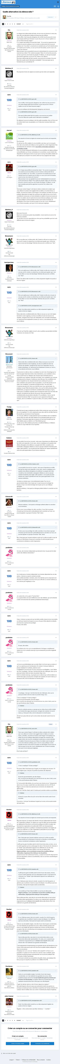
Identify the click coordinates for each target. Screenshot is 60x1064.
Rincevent (8, 354)
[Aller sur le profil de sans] (9, 100)
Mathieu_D (9, 68)
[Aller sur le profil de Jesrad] (9, 135)
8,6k (10, 108)
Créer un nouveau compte (17, 1043)
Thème (18, 1059)
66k (10, 370)
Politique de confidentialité (28, 1059)
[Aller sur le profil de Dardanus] (9, 971)
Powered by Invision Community (30, 1061)
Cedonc (9, 438)
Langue (11, 1059)
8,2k (10, 45)
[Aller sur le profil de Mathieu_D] (9, 73)
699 (10, 510)
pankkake (9, 547)
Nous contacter (41, 1059)
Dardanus (9, 966)
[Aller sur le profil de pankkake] (9, 553)
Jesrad (9, 130)
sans (9, 95)
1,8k (10, 276)
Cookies (48, 1059)
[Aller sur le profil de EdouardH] (9, 502)
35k (10, 251)
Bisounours (9, 236)
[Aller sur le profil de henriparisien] (9, 267)
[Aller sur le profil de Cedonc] (9, 443)
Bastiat (9, 809)
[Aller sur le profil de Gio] (4, 17)
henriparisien (9, 262)
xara (9, 162)
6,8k (10, 981)
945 (10, 1010)
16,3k (9, 561)
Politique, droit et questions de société (30, 18)
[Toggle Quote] (19, 99)
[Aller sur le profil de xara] (9, 167)
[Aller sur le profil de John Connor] (9, 1001)
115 (10, 451)
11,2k (10, 145)
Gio (10, 16)
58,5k (9, 422)
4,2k (10, 823)
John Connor (9, 996)
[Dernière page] (23, 24)
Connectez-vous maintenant (42, 1043)
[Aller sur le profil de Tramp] (9, 412)
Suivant (19, 24)
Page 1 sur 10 (29, 24)
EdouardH (9, 496)
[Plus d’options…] (56, 30)
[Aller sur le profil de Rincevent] (9, 359)
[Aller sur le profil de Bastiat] (9, 815)
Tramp (9, 407)
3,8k (10, 175)
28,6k (9, 83)
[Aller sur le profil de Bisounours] (9, 241)
